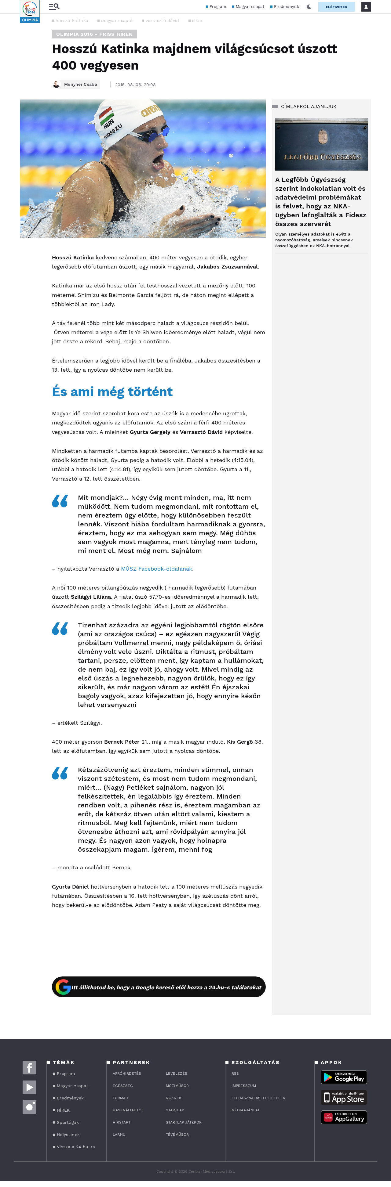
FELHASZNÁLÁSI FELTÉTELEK (258, 1098)
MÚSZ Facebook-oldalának (156, 568)
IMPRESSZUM (244, 1086)
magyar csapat (117, 20)
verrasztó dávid (162, 20)
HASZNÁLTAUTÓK (128, 1110)
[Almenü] (54, 7)
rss (235, 1073)
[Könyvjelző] (26, 288)
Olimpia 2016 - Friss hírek (94, 34)
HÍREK (63, 1110)
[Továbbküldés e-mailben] (26, 270)
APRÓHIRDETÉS (127, 1073)
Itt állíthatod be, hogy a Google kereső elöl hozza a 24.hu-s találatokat (166, 987)
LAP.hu (119, 1134)
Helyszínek (68, 1134)
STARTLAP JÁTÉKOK (184, 1122)
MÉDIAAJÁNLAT (246, 1110)
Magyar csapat (250, 6)
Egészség (123, 1086)
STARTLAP (175, 1110)
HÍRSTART (121, 1122)
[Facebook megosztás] (26, 253)
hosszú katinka (72, 20)
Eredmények (286, 6)
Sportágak (68, 1122)
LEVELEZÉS (176, 1073)
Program (218, 6)
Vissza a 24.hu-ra (76, 1146)
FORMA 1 (120, 1098)
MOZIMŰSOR (177, 1086)
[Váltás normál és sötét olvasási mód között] (309, 6)
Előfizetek (336, 7)
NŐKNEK (173, 1098)
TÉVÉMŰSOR (177, 1134)
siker (197, 20)
